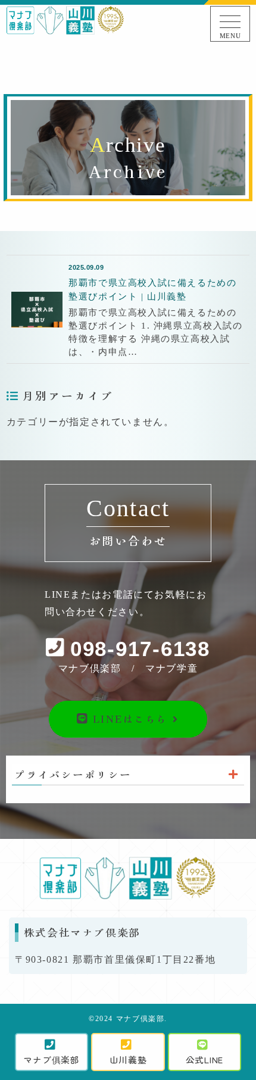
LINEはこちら (128, 718)
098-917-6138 (140, 649)
